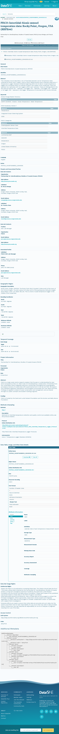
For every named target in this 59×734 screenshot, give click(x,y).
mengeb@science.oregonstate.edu (11, 200)
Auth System (4, 615)
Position (3, 226)
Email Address (5, 198)
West (2, 315)
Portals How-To (31, 702)
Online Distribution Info (8, 423)
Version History (8, 19)
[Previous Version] (2, 19)
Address (3, 190)
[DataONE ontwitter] (42, 711)
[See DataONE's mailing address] (42, 717)
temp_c (12, 521)
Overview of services (4, 695)
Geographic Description (7, 286)
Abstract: (3, 380)
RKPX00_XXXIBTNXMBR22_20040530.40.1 (21, 470)
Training (29, 697)
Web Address (4, 179)
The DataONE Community (18, 702)
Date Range (4, 342)
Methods (3, 407)
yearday (12, 519)
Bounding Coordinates (7, 297)
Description (5, 413)
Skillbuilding (30, 695)
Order (2, 621)
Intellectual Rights (6, 586)
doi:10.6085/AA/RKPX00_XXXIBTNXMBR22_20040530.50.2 (31, 17)
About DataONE (6, 713)
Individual (3, 184)
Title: (2, 360)
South (2, 304)
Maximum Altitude (6, 325)
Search (4, 14)
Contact (3, 718)
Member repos (18, 697)
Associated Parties (6, 249)
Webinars (29, 699)
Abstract (3, 78)
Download (26, 457)
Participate (17, 695)
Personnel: (4, 366)
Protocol (4, 420)
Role (2, 276)
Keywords (3, 94)
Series (2, 163)
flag (11, 523)
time (11, 518)
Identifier (3, 72)
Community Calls (19, 706)
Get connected (48, 730)
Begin (2, 344)
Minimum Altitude (6, 320)
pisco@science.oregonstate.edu (10, 239)
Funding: (3, 396)
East (2, 310)
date (11, 516)
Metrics (3, 716)
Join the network (19, 699)
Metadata (10, 14)
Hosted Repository (4, 702)
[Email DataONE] (51, 711)
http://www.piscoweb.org (9, 181)
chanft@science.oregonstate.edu (11, 219)
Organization (4, 174)
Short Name (4, 66)
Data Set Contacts (6, 224)
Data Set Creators (6, 171)
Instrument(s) (6, 435)
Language (3, 157)
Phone (3, 265)
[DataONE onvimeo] (46, 711)
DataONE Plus (5, 699)
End (2, 349)
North (2, 299)
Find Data (19, 710)
